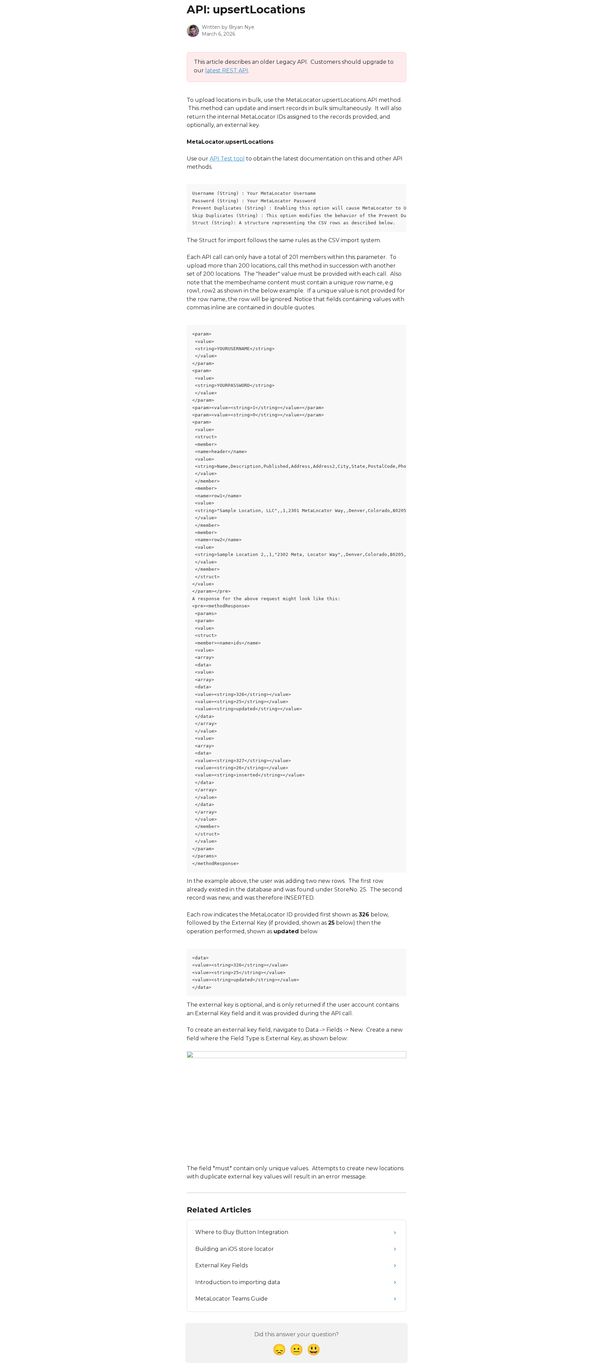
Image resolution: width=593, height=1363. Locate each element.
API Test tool (227, 158)
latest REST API (226, 70)
